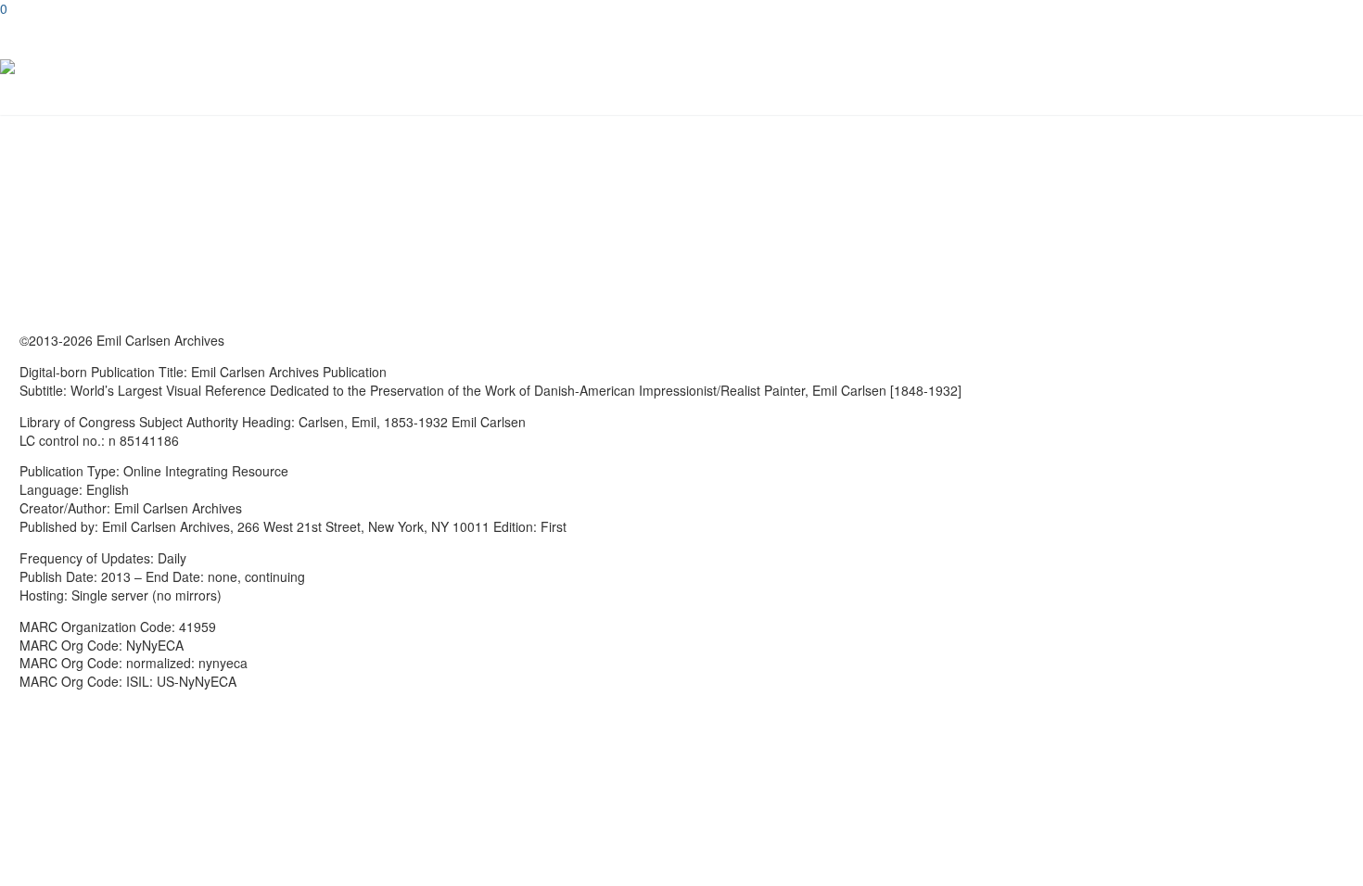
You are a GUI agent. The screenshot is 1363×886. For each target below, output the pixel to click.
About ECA (1303, 66)
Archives (1155, 66)
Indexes (1229, 66)
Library (1266, 66)
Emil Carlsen (1118, 66)
